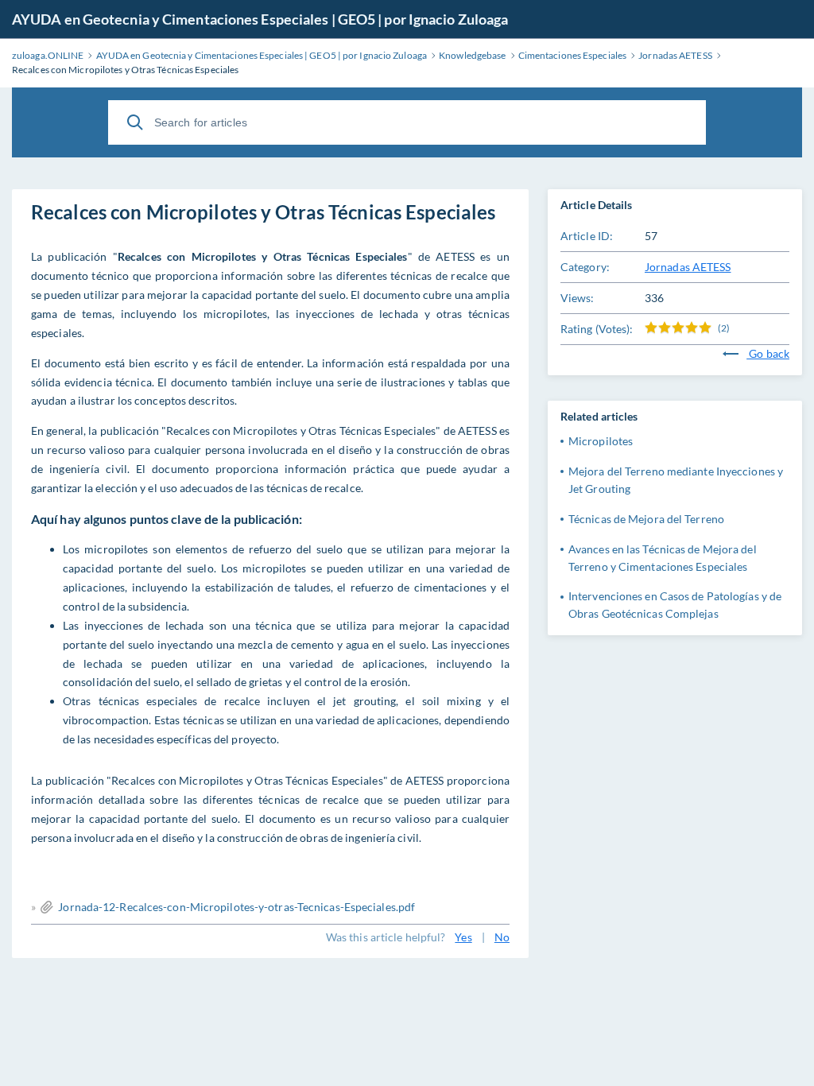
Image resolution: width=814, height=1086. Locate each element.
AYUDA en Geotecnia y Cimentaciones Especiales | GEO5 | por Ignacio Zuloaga (260, 19)
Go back (767, 353)
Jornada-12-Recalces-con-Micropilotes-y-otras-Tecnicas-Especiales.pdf (236, 906)
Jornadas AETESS (688, 266)
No (502, 937)
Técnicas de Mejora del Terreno (646, 519)
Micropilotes (600, 441)
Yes (463, 937)
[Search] (135, 122)
